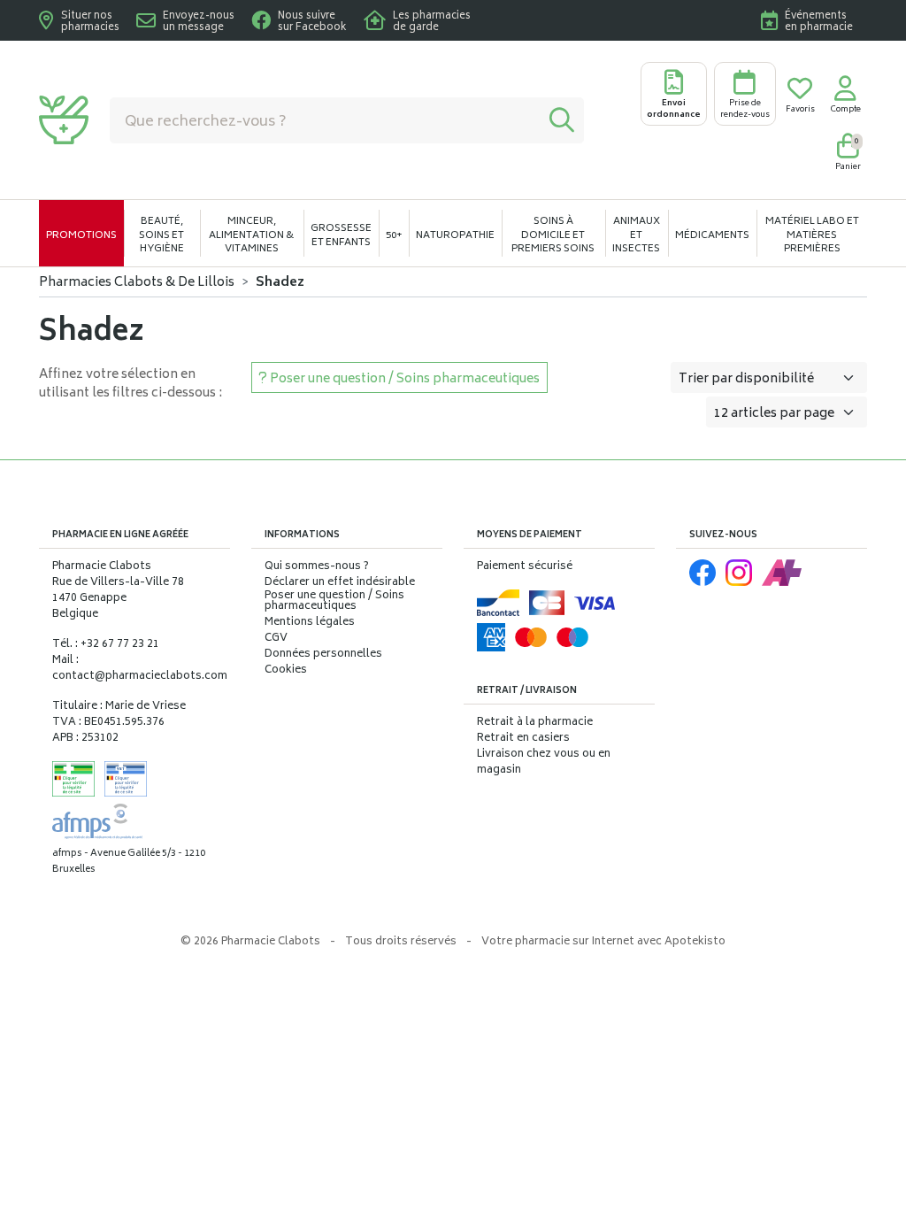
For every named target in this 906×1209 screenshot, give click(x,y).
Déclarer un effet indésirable (340, 583)
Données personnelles (323, 655)
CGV (276, 639)
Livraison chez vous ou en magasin (543, 762)
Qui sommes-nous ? (317, 567)
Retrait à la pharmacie (535, 722)
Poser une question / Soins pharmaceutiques (334, 601)
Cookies (286, 671)
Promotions (81, 235)
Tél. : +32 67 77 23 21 (105, 644)
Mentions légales (310, 623)
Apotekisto (603, 942)
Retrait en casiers (523, 738)
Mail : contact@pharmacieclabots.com (139, 668)
